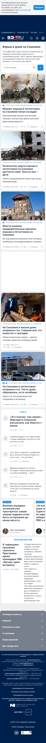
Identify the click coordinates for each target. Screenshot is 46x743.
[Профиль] (43, 38)
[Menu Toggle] (3, 38)
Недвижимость (8, 32)
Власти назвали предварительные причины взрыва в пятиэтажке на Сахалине (19, 230)
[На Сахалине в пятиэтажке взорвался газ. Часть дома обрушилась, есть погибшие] (23, 366)
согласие (24, 10)
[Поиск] (31, 38)
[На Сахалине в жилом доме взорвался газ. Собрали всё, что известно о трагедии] (23, 307)
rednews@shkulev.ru (34, 660)
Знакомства (22, 32)
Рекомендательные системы (23, 695)
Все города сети (10, 646)
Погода (33, 32)
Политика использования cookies (23, 692)
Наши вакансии (10, 639)
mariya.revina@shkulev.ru (15, 679)
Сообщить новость (11, 614)
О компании (8, 633)
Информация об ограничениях (23, 688)
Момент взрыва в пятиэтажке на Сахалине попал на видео (21, 110)
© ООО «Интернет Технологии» (23, 727)
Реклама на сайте (11, 627)
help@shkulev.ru (28, 665)
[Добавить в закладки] (41, 126)
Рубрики (6, 620)
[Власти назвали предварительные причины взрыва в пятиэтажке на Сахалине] (23, 205)
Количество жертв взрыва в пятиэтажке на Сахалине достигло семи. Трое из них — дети (21, 170)
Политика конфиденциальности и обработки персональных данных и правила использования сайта (23, 699)
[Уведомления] (37, 38)
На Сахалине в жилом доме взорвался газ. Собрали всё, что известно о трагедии (22, 330)
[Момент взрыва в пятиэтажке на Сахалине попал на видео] (23, 88)
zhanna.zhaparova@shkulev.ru (15, 673)
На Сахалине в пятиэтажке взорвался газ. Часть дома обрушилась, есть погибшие (20, 389)
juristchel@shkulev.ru (26, 663)
